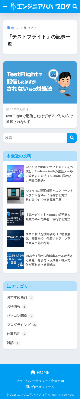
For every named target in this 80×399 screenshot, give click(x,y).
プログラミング (21, 325)
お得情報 (16, 306)
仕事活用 (16, 333)
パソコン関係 (19, 315)
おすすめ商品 (19, 297)
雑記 (13, 343)
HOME (42, 372)
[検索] (72, 138)
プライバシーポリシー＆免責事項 (40, 381)
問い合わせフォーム (40, 387)
